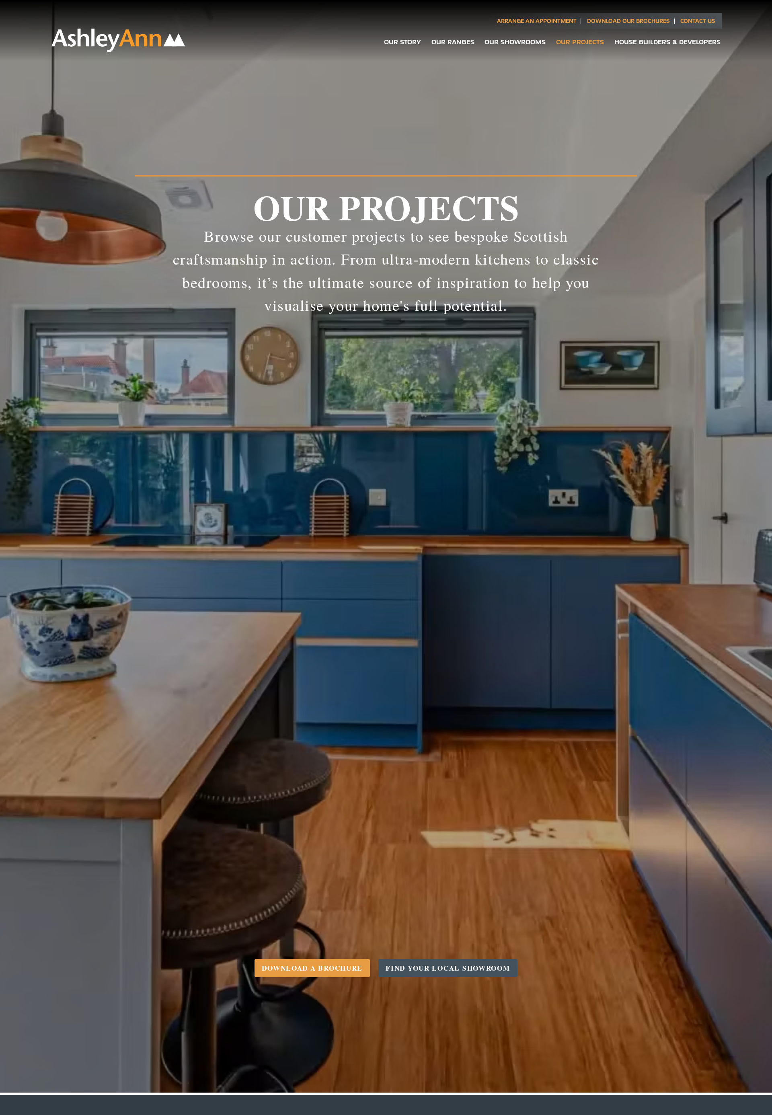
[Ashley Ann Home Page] (118, 50)
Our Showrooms (515, 41)
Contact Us (697, 21)
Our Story (402, 41)
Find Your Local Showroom (448, 968)
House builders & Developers (667, 41)
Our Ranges (452, 41)
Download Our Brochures (628, 21)
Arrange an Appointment (537, 21)
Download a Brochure (312, 968)
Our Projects (580, 41)
